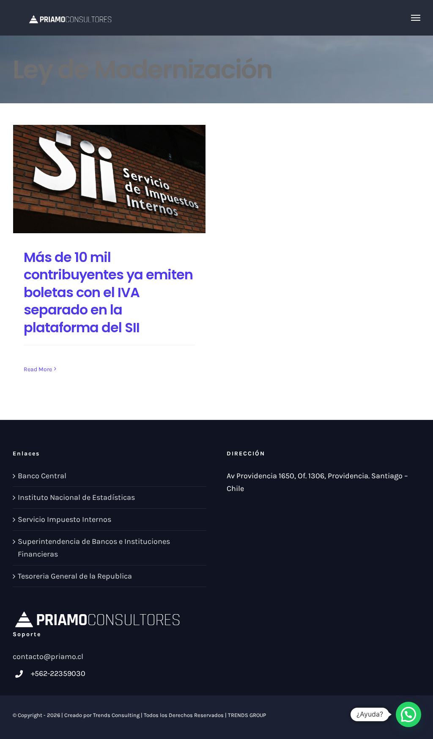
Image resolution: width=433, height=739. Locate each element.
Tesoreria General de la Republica (75, 576)
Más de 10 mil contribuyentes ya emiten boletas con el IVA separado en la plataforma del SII (108, 292)
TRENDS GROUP (247, 715)
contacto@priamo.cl (48, 656)
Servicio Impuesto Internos (64, 519)
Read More (38, 369)
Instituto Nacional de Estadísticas (76, 497)
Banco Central (42, 475)
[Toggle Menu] (416, 18)
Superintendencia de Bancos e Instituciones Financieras (94, 548)
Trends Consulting (116, 715)
